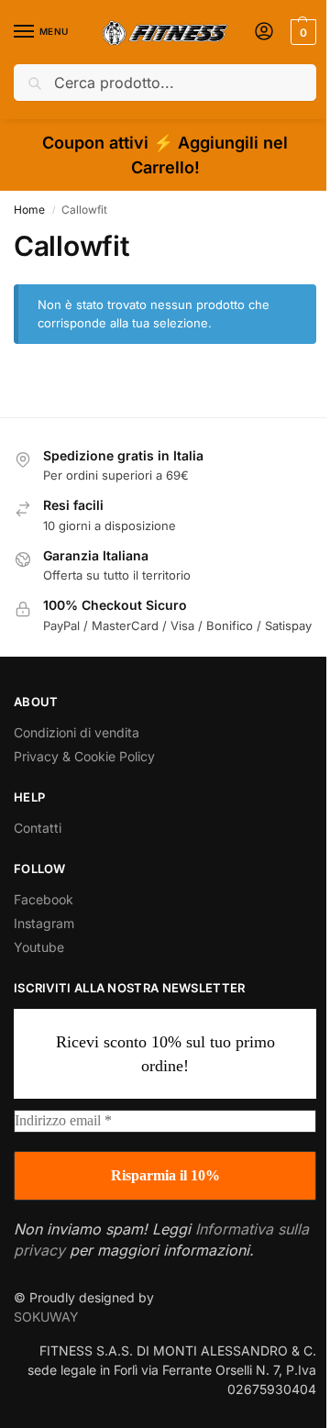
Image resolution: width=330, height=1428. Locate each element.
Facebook (43, 899)
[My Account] (264, 32)
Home (29, 209)
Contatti (37, 828)
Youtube (39, 947)
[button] (301, 32)
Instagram (44, 923)
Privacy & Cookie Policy (84, 756)
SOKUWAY (46, 1316)
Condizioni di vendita (76, 732)
